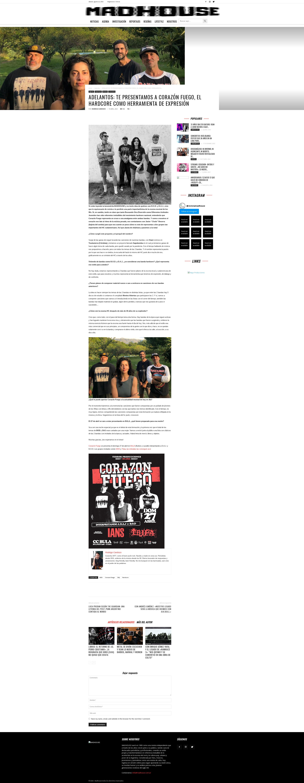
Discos (193, 159)
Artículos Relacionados (121, 621)
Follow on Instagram (189, 211)
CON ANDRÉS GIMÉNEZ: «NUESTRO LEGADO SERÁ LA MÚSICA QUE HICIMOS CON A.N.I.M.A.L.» (153, 609)
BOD (101, 577)
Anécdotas (195, 130)
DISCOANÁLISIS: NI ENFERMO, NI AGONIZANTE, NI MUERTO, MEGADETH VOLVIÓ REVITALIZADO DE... (203, 152)
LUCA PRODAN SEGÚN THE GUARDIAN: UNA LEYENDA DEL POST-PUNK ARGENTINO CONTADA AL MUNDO (107, 609)
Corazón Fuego (95, 446)
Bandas (105, 91)
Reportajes (134, 21)
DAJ (118, 577)
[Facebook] (206, 1)
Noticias (94, 21)
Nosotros (172, 21)
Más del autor (144, 621)
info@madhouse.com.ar (141, 773)
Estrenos (120, 644)
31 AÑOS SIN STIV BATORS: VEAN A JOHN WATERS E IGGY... (202, 125)
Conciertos (112, 91)
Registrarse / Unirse (113, 1)
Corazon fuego (110, 577)
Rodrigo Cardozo (99, 109)
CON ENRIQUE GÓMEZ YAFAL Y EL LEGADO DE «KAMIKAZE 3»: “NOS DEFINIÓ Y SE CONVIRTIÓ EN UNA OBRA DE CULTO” (157, 652)
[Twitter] (213, 1)
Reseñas (147, 21)
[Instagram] (209, 1)
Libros (91, 644)
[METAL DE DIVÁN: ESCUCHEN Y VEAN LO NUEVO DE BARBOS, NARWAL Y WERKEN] (130, 636)
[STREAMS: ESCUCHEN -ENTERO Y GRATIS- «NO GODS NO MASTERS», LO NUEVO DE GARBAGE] (183, 167)
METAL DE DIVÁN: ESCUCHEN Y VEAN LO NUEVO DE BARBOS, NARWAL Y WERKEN (129, 649)
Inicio (90, 88)
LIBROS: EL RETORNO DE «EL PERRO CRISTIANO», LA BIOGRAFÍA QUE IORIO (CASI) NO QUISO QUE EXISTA (101, 650)
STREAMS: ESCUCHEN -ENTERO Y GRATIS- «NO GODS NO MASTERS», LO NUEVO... (202, 167)
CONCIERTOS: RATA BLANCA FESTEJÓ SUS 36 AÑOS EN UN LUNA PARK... (201, 138)
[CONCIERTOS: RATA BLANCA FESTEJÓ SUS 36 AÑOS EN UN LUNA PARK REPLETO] (183, 139)
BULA (132, 446)
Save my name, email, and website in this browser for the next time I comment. (120, 719)
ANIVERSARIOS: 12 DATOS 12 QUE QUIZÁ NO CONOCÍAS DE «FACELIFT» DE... (203, 180)
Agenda (105, 21)
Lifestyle (159, 21)
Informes (194, 185)
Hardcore (125, 577)
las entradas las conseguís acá (139, 449)
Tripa (124, 449)
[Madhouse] (152, 11)
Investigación (119, 21)
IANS (118, 449)
